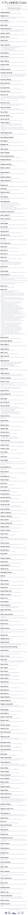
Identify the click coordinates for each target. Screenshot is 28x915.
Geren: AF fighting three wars (7, 291)
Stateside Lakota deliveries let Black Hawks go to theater (12, 581)
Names (11, 5)
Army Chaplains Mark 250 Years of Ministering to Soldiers (12, 694)
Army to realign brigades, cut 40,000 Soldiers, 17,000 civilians (13, 272)
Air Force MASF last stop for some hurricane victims (11, 711)
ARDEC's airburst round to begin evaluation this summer (12, 391)
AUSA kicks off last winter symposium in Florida (10, 517)
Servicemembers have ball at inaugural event (9, 202)
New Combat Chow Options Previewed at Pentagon (10, 297)
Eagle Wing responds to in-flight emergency (9, 737)
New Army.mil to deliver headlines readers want (10, 332)
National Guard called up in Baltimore (8, 669)
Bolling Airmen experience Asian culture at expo (10, 178)
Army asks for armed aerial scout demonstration (10, 505)
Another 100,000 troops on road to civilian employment (12, 661)
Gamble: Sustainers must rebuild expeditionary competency (12, 127)
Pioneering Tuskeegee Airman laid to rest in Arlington (11, 819)
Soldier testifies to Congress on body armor (10, 319)
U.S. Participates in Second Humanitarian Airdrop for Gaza (12, 142)
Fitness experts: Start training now (7, 484)
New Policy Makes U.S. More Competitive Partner (10, 653)
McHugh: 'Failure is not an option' (7, 206)
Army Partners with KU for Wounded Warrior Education (12, 294)
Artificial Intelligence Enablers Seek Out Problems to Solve (12, 814)
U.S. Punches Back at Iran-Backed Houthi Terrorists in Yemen (13, 839)
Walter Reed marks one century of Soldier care (11, 322)
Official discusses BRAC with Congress (9, 364)
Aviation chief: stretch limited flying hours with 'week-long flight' (14, 481)
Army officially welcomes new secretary (9, 207)
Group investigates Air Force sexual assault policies (11, 387)
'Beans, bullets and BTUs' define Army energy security (11, 262)
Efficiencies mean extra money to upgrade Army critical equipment (14, 208)
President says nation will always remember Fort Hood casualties (13, 34)
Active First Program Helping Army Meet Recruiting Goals (12, 488)
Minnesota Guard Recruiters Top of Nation (9, 305)
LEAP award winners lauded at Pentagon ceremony (11, 13)
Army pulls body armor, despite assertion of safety (11, 318)
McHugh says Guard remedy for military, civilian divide (12, 209)
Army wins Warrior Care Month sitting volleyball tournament (13, 224)
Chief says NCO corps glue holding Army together (11, 309)
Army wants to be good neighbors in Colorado (10, 326)
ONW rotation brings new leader (7, 116)
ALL (19, 10)
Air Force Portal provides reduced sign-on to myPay (11, 896)
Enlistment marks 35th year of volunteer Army (10, 306)
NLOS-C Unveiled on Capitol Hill (7, 304)
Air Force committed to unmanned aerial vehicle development (12, 585)
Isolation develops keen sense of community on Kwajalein (12, 50)
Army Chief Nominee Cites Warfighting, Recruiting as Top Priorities (14, 278)
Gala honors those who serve (6, 639)
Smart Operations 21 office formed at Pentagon (10, 388)
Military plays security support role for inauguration (11, 120)
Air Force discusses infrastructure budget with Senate (12, 362)
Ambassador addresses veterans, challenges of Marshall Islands (13, 46)
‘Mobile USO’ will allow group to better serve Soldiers (12, 374)
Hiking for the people (5, 153)
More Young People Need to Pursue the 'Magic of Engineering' (13, 764)
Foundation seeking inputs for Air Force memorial (10, 779)
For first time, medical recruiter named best (10, 330)
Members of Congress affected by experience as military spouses (13, 379)
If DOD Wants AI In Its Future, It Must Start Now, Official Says (13, 815)
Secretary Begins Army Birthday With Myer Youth (11, 302)
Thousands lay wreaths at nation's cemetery (9, 449)
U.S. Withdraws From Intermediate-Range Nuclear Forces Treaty (13, 559)
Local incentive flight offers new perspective (9, 822)
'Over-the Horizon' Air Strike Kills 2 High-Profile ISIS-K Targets (13, 255)
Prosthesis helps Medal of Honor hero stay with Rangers (12, 212)
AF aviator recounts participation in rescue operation (11, 258)
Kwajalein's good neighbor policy (7, 49)
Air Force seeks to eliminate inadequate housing (10, 366)
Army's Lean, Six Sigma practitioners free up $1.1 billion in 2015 (13, 547)
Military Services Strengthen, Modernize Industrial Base (12, 128)
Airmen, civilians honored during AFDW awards (10, 672)
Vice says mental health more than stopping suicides (11, 329)
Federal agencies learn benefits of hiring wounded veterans (13, 29)
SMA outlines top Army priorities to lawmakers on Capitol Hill (13, 691)
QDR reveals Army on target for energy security (11, 264)
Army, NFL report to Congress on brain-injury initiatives (12, 544)
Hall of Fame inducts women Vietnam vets (9, 433)
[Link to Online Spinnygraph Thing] (19, 914)
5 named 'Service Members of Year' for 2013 (9, 705)
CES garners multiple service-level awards (9, 38)
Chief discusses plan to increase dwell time (10, 325)
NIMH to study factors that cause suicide (9, 310)
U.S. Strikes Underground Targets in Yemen (9, 100)
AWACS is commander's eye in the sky (8, 551)
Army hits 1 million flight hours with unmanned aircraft (12, 524)
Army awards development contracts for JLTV (10, 190)
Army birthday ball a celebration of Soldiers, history (11, 31)
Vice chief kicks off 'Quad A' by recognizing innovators (12, 506)
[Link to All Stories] (14, 914)
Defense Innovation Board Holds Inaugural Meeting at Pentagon (13, 570)
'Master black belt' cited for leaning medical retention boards (13, 799)
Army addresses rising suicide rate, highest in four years (12, 317)
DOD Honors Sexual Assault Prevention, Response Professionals (13, 70)
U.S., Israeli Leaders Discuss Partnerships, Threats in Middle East (14, 96)
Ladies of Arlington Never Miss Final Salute (9, 665)
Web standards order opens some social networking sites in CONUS (14, 186)
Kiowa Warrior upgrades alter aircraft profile (10, 772)
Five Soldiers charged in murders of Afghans (9, 353)
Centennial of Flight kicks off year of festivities (10, 457)
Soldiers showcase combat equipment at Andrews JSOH (11, 588)
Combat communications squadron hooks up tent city (11, 729)
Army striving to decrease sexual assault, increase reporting (13, 316)
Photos (16, 5)
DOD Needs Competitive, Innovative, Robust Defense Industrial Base (14, 617)
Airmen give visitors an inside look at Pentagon (10, 687)
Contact (20, 5)
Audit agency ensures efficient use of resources (10, 726)
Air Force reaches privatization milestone (9, 755)
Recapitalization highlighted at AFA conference (10, 290)
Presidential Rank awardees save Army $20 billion (10, 676)
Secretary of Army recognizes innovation (9, 607)
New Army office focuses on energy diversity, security (12, 311)
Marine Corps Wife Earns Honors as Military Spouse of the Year (13, 510)
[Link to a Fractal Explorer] (6, 914)
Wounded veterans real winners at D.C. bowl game (11, 338)
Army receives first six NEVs (7, 315)
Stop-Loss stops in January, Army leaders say (10, 203)
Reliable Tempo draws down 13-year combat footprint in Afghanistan (14, 835)
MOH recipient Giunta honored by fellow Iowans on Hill (12, 441)
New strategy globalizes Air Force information (10, 407)
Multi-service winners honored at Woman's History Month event (13, 150)
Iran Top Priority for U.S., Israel (7, 138)
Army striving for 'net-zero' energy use (8, 165)
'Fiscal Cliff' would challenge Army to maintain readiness (12, 800)
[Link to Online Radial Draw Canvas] (22, 914)
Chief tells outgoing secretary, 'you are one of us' (11, 328)
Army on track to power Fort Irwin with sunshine (11, 263)
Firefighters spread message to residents (9, 437)
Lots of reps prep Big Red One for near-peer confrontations (12, 776)
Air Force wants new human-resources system (10, 411)
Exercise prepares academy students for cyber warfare (11, 743)
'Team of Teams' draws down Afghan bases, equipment (11, 123)
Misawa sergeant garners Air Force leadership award (11, 595)
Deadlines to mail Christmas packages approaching (10, 621)
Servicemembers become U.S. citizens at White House (11, 157)
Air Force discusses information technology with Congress (12, 408)
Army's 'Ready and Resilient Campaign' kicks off (10, 531)
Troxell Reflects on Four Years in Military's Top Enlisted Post (13, 62)
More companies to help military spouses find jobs (10, 566)
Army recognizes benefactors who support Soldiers (11, 429)
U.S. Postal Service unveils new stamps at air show (11, 563)
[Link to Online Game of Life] (9, 914)
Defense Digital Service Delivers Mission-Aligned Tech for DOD (13, 502)
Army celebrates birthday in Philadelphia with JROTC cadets (12, 113)
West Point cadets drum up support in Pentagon (10, 679)
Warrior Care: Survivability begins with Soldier (10, 312)
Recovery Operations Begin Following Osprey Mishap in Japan (12, 109)
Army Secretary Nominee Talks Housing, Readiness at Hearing (12, 795)
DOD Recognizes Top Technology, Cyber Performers (11, 718)
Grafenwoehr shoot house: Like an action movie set (11, 232)
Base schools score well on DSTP (7, 287)
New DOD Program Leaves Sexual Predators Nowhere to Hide (13, 75)
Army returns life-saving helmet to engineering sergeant (12, 80)
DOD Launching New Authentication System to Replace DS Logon (13, 403)
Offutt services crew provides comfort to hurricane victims (12, 54)
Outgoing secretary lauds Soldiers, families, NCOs (11, 327)
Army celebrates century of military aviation (9, 251)
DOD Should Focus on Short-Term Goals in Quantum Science (13, 765)
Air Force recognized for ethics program (9, 477)
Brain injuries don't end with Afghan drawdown (10, 498)
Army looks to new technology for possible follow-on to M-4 (13, 314)
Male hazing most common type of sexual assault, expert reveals (14, 74)
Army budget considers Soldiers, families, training (11, 205)
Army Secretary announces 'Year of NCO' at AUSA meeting (12, 308)
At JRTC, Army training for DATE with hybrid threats (11, 92)
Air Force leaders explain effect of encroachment (11, 363)
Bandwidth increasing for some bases (8, 409)
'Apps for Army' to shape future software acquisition (11, 592)
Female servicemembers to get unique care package (11, 375)
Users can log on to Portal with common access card (11, 426)
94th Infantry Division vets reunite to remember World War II (13, 660)
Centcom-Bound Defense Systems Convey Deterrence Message (13, 97)
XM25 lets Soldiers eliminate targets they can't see (11, 893)
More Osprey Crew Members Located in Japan (9, 108)
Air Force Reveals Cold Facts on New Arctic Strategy (11, 495)
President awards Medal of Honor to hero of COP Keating (12, 104)
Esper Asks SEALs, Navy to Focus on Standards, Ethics (11, 89)
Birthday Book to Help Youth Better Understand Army (11, 301)
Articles (8, 5)
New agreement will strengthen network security (11, 413)
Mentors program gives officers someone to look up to (11, 602)
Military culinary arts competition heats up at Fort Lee (11, 342)
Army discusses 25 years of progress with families (11, 307)
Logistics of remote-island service (8, 48)
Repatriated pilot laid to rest (6, 599)
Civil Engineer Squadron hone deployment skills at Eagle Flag (13, 636)
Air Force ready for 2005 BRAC (7, 365)
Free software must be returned (7, 410)
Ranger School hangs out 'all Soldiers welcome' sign (11, 747)
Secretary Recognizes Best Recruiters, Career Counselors (12, 298)
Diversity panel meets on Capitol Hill (8, 573)
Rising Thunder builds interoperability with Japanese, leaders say (13, 901)
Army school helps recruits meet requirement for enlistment (13, 26)
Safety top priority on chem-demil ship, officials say (11, 520)
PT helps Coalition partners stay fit (8, 350)
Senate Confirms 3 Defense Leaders (8, 279)
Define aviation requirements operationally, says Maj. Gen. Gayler (13, 244)
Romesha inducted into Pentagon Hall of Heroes (10, 105)
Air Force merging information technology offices (11, 412)
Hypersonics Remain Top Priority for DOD (9, 763)
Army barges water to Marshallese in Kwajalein (10, 47)
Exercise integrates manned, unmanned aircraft (10, 606)
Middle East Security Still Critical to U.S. (9, 491)
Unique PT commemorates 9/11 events (8, 535)
